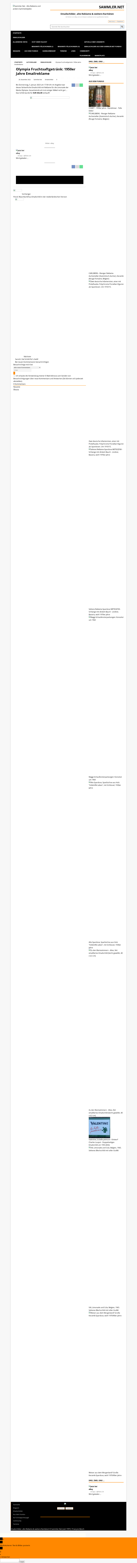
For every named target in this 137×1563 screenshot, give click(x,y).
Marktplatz (100, 56)
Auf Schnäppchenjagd (21, 1518)
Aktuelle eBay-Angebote (94, 42)
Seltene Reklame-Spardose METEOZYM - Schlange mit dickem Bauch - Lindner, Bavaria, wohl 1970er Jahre (105, 612)
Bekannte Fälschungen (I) (42, 46)
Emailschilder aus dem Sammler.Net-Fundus (102, 46)
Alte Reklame (31, 62)
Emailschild (20, 177)
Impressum (45, 1520)
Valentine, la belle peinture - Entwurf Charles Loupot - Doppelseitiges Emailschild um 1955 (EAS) (103, 1142)
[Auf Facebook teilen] (74, 86)
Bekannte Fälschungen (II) (69, 46)
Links (73, 51)
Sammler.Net (38, 80)
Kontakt (87, 1520)
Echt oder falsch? (39, 42)
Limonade (20, 180)
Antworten (5, 1557)
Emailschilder (49, 80)
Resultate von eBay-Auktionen (28, 182)
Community (84, 51)
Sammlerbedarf (49, 51)
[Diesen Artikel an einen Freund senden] (78, 86)
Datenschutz (56, 1520)
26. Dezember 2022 (25, 80)
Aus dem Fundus (31, 51)
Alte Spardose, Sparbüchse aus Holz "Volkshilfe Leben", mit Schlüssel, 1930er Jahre (105, 945)
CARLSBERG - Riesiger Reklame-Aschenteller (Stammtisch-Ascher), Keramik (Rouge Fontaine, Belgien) (106, 276)
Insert (22, 1562)
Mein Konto (112, 21)
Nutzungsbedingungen (72, 1520)
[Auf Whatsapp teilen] (81, 86)
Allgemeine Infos (20, 42)
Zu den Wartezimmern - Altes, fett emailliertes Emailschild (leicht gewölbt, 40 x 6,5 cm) (106, 1113)
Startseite (17, 33)
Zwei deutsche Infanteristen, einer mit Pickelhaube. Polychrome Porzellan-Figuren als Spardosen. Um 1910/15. (106, 444)
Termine (63, 51)
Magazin (16, 51)
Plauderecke (85, 56)
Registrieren (120, 21)
